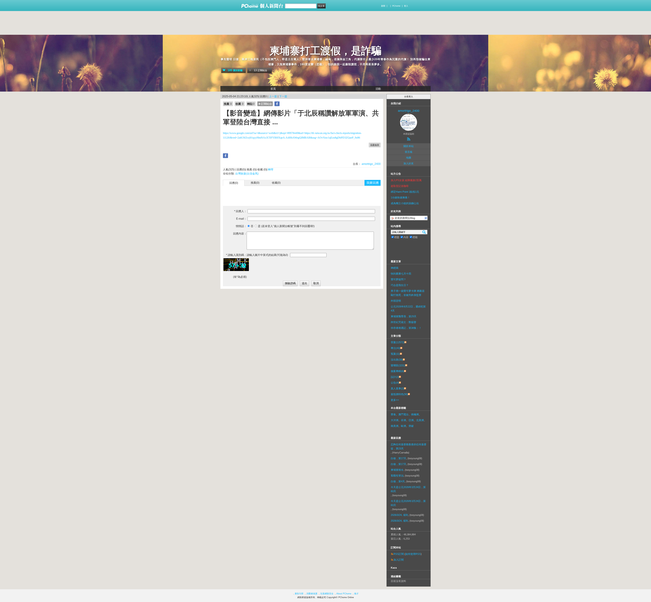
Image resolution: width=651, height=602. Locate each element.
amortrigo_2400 (371, 163)
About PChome (343, 593)
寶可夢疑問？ (398, 279)
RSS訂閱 (398, 553)
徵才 (356, 593)
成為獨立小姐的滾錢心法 (405, 203)
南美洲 (394, 425)
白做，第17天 (398, 458)
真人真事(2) (397, 388)
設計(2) (395, 376)
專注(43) (395, 348)
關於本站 (408, 146)
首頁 (273, 88)
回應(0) (233, 182)
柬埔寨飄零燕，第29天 (403, 316)
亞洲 (411, 420)
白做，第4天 (398, 481)
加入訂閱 (398, 559)
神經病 (394, 267)
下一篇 (283, 96)
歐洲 (403, 425)
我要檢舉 (374, 145)
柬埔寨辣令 (397, 469)
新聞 (383, 6)
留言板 (408, 151)
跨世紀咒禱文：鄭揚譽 (403, 322)
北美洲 (420, 420)
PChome (396, 6)
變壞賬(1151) (398, 365)
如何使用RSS (413, 553)
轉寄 (270, 169)
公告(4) (395, 382)
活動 (378, 88)
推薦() (255, 182)
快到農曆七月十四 (401, 273)
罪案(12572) (397, 342)
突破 (411, 425)
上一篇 (273, 96)
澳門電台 (403, 414)
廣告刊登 (299, 593)
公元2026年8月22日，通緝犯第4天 (408, 308)
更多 (395, 400)
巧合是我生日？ (400, 285)
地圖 (408, 157)
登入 (406, 6)
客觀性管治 (397, 475)
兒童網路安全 (326, 593)
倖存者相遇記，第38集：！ (406, 327)
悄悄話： (241, 226)
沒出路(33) (397, 359)
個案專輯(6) (397, 371)
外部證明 (396, 300)
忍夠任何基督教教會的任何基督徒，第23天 (408, 446)
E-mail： (241, 218)
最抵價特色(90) (399, 394)
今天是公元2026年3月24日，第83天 (408, 489)
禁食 (393, 414)
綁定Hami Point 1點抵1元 (405, 191)
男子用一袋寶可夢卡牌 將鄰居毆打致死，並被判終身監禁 (408, 292)
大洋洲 (394, 420)
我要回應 (373, 183)
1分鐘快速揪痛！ (400, 197)
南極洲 (415, 414)
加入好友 (408, 163)
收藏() (276, 182)
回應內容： (240, 233)
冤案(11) (395, 353)
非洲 (403, 420)
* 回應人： (240, 211)
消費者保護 (311, 593)
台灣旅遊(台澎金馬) (247, 173)
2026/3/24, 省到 (399, 514)
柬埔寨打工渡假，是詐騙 (325, 50)
